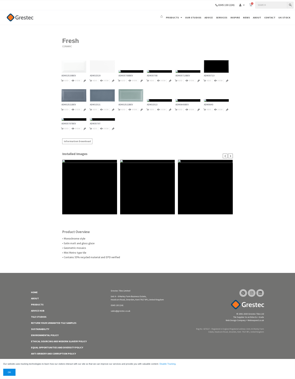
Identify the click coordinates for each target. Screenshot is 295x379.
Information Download (77, 141)
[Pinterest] (243, 293)
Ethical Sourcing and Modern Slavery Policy (59, 341)
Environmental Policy (45, 335)
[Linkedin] (260, 293)
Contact (269, 17)
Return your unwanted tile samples (53, 322)
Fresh (70, 40)
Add (66, 80)
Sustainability (40, 329)
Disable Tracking (167, 364)
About (257, 17)
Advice (209, 17)
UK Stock (284, 17)
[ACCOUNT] (242, 5)
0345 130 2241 (226, 5)
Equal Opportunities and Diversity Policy (57, 347)
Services (221, 17)
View (77, 80)
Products (172, 17)
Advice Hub (37, 310)
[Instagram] (252, 293)
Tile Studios (38, 316)
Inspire (235, 17)
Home (34, 292)
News (246, 17)
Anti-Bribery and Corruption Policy (53, 353)
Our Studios (193, 17)
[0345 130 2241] (216, 5)
